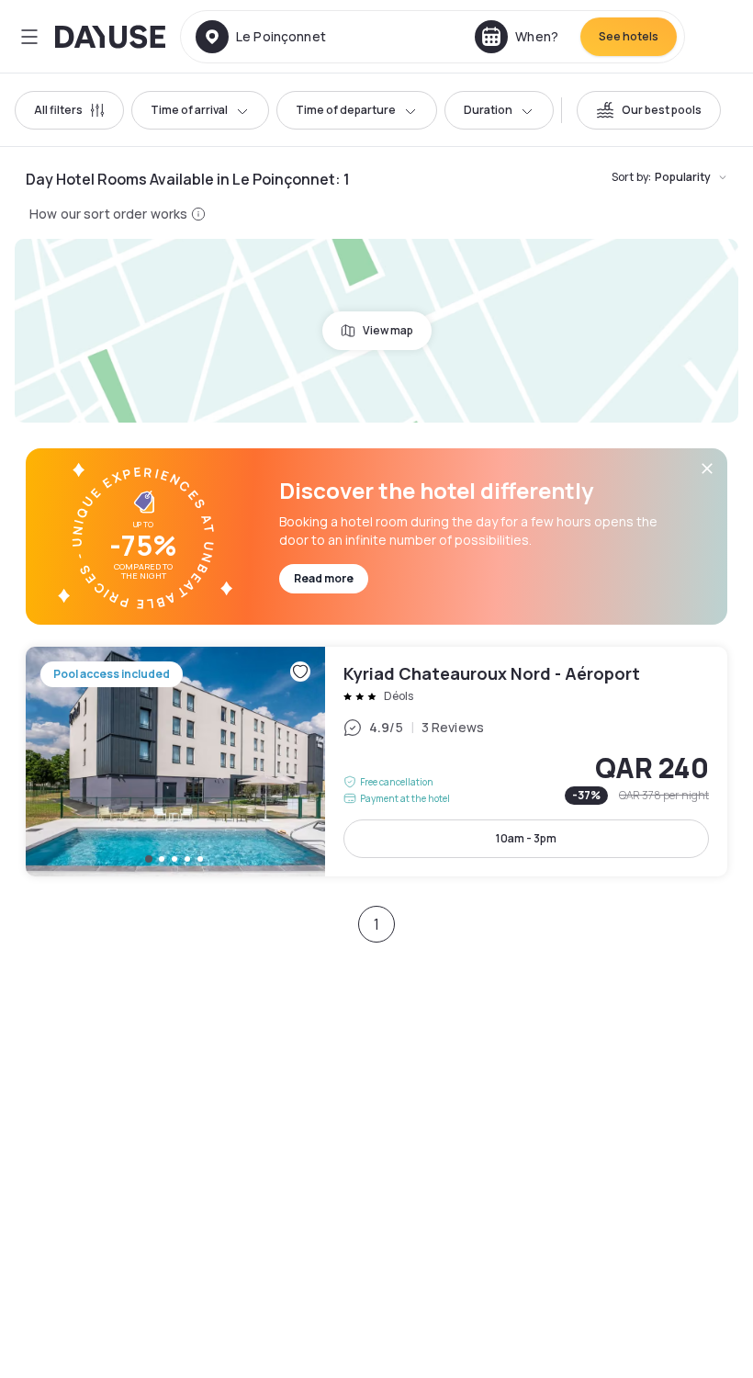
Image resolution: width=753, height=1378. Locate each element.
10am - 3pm (526, 838)
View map (388, 330)
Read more (324, 578)
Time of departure (346, 110)
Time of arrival (189, 110)
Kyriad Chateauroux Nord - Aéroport (376, 761)
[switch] (649, 110)
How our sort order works (108, 213)
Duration (488, 110)
